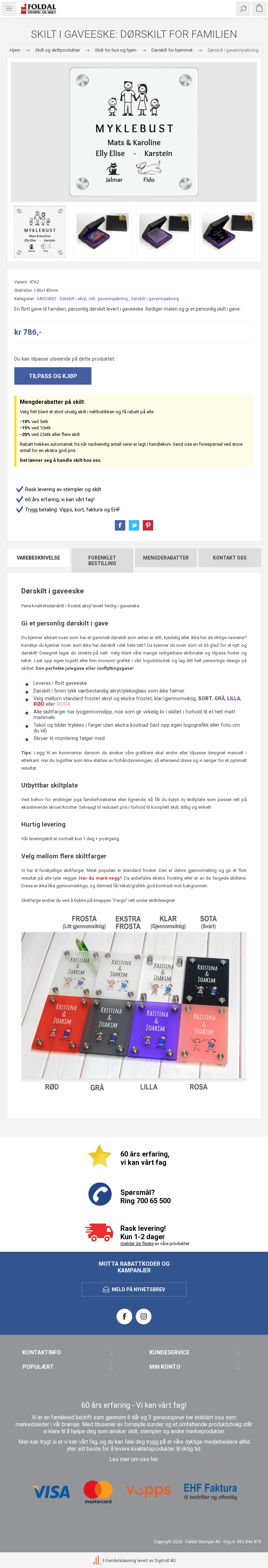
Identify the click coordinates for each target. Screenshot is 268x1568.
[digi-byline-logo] (98, 1560)
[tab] (38, 560)
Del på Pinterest (148, 525)
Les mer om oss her (133, 1459)
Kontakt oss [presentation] (230, 558)
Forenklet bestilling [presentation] (102, 560)
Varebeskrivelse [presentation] (38, 558)
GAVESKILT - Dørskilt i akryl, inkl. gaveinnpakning (82, 298)
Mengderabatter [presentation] (166, 558)
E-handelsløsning (119, 1560)
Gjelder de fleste (137, 1243)
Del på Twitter (134, 525)
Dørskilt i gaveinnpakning (155, 298)
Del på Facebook (120, 525)
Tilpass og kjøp (53, 376)
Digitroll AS (165, 1560)
